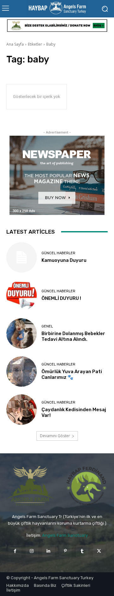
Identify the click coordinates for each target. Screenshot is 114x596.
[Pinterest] (65, 551)
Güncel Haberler (58, 253)
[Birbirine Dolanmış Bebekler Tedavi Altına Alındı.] (21, 333)
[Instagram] (32, 551)
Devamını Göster (55, 435)
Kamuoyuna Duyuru (63, 260)
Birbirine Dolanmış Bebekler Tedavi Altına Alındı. (73, 336)
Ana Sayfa (15, 44)
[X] (99, 551)
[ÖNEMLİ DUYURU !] (21, 295)
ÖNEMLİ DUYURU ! (61, 298)
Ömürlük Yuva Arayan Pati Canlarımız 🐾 (71, 374)
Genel (47, 326)
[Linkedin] (48, 551)
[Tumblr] (82, 551)
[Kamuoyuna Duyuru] (21, 257)
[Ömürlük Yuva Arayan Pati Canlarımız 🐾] (21, 371)
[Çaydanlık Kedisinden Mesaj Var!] (21, 409)
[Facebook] (15, 551)
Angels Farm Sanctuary (65, 535)
